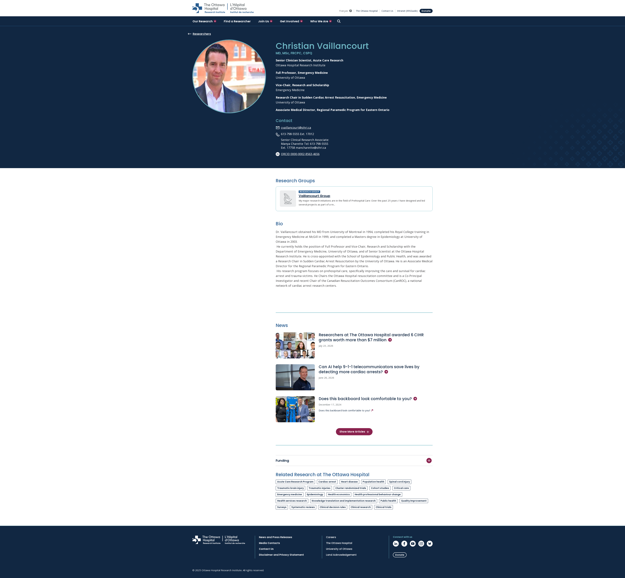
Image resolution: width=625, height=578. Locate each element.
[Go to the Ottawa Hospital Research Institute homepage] (223, 8)
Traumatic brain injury (290, 488)
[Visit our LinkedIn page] (396, 544)
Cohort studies (380, 488)
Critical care (401, 488)
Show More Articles (352, 432)
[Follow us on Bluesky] (430, 544)
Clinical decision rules (333, 507)
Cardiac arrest (327, 481)
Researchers (202, 34)
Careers (331, 537)
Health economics (339, 494)
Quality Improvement (414, 500)
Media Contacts (269, 543)
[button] (204, 21)
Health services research (292, 500)
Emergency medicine (289, 494)
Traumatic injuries (319, 488)
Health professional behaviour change (378, 494)
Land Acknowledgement (341, 554)
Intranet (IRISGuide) (407, 10)
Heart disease (349, 481)
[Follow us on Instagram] (421, 544)
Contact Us (387, 10)
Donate (426, 11)
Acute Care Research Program (295, 481)
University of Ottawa (339, 549)
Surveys (281, 507)
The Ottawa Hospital (367, 10)
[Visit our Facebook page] (404, 544)
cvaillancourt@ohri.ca (296, 128)
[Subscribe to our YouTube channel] (413, 544)
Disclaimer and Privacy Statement (281, 554)
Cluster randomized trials (350, 488)
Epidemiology (315, 494)
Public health (388, 500)
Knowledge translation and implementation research (344, 500)
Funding (282, 460)
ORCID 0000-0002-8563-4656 (300, 154)
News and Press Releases (275, 537)
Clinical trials (383, 507)
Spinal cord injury (399, 481)
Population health (373, 481)
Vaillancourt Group (314, 196)
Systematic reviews (303, 507)
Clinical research (361, 507)
